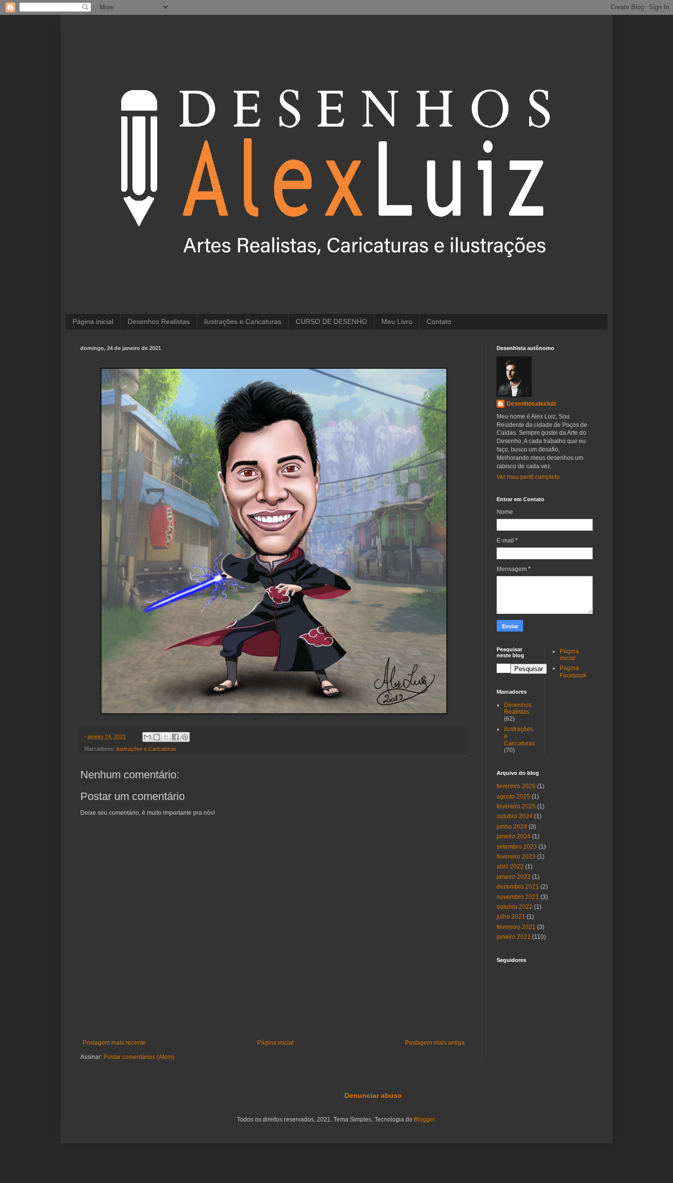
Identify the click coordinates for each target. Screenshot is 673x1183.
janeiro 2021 (514, 936)
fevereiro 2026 (516, 786)
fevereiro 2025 (516, 806)
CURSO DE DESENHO (331, 321)
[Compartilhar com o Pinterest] (185, 737)
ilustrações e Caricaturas (242, 321)
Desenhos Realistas (159, 321)
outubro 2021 (515, 906)
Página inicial (92, 321)
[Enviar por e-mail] (147, 737)
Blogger (424, 1119)
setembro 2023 (517, 846)
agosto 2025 (513, 796)
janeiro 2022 (514, 876)
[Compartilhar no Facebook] (175, 737)
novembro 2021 (518, 897)
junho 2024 (512, 826)
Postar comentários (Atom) (138, 1057)
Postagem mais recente (114, 1042)
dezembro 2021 (518, 886)
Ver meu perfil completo (528, 477)
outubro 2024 (515, 816)
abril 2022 (510, 866)
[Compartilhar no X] (166, 737)
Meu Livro (396, 321)
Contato (439, 321)
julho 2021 (511, 916)
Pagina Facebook (573, 671)
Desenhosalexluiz (531, 403)
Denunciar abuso (373, 1095)
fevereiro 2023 (516, 856)
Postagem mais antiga (435, 1042)
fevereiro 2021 (516, 927)
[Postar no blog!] (157, 737)
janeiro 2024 (514, 836)
